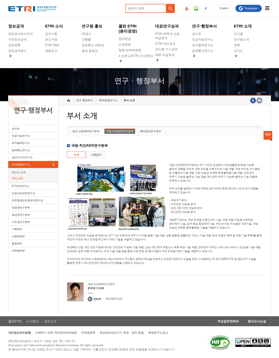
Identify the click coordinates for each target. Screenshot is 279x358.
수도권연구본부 (21, 222)
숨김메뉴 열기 (10, 56)
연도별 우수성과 (166, 49)
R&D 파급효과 (165, 55)
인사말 (238, 33)
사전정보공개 (17, 39)
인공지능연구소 (202, 39)
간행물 (86, 39)
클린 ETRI (128, 28)
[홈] (68, 100)
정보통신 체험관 (93, 45)
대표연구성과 (167, 26)
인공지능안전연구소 (23, 193)
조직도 (238, 50)
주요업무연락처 (228, 321)
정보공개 (16, 26)
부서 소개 (17, 178)
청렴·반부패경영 (130, 50)
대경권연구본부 (21, 207)
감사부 (196, 33)
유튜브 (186, 8)
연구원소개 (241, 39)
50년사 (86, 33)
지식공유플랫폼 (166, 65)
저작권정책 (88, 332)
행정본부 (17, 243)
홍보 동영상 (90, 50)
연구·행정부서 (204, 26)
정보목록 (14, 45)
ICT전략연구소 (20, 186)
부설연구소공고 (158, 332)
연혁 (237, 45)
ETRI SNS (52, 45)
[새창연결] (253, 100)
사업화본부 (18, 236)
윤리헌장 (125, 38)
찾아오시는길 (257, 321)
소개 (76, 154)
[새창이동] (220, 342)
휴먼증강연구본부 (150, 131)
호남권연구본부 (21, 214)
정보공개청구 (17, 50)
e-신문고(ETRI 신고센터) (136, 55)
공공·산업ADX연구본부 (85, 131)
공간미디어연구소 (204, 61)
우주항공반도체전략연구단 (27, 200)
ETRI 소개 (243, 26)
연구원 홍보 (92, 26)
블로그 (196, 8)
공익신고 (125, 66)
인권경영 (125, 44)
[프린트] (259, 100)
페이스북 (206, 8)
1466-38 (70, 341)
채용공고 (51, 50)
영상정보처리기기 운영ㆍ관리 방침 (122, 332)
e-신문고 (33, 321)
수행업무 (96, 154)
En (224, 8)
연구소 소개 (19, 172)
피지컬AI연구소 (202, 45)
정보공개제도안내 (20, 33)
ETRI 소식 (54, 26)
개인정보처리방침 (19, 332)
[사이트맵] (267, 8)
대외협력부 (18, 250)
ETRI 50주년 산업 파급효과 (167, 36)
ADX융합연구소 (21, 164)
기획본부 (17, 229)
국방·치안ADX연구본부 (119, 131)
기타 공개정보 (243, 61)
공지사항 (51, 33)
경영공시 (14, 61)
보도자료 (51, 39)
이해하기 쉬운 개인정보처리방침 (56, 332)
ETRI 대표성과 (165, 43)
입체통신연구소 (202, 50)
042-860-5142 (113, 298)
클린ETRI (14, 321)
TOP (268, 134)
